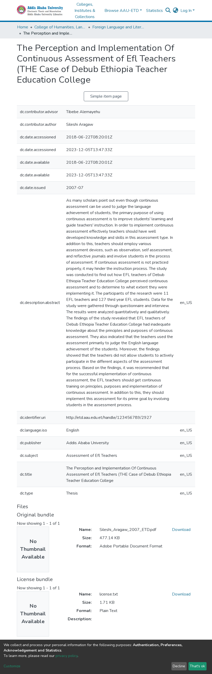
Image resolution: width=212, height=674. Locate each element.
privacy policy (67, 655)
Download (181, 529)
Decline (179, 666)
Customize (12, 666)
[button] (175, 10)
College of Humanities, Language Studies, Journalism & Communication (60, 27)
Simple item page (106, 96)
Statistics (154, 10)
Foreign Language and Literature (118, 27)
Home (22, 27)
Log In (186, 10)
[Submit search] (168, 10)
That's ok (197, 666)
